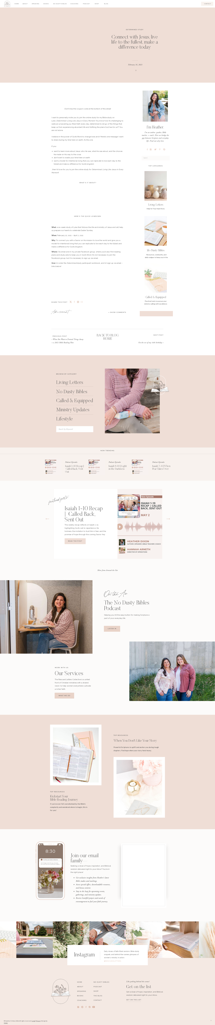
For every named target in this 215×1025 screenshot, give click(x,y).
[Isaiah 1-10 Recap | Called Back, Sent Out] (53, 466)
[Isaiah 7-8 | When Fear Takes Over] (140, 466)
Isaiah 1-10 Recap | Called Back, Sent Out (74, 469)
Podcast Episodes (71, 462)
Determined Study (134, 30)
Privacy (38, 1021)
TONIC (6, 1023)
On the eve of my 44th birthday (150, 342)
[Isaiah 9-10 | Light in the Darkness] (96, 466)
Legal (33, 1021)
